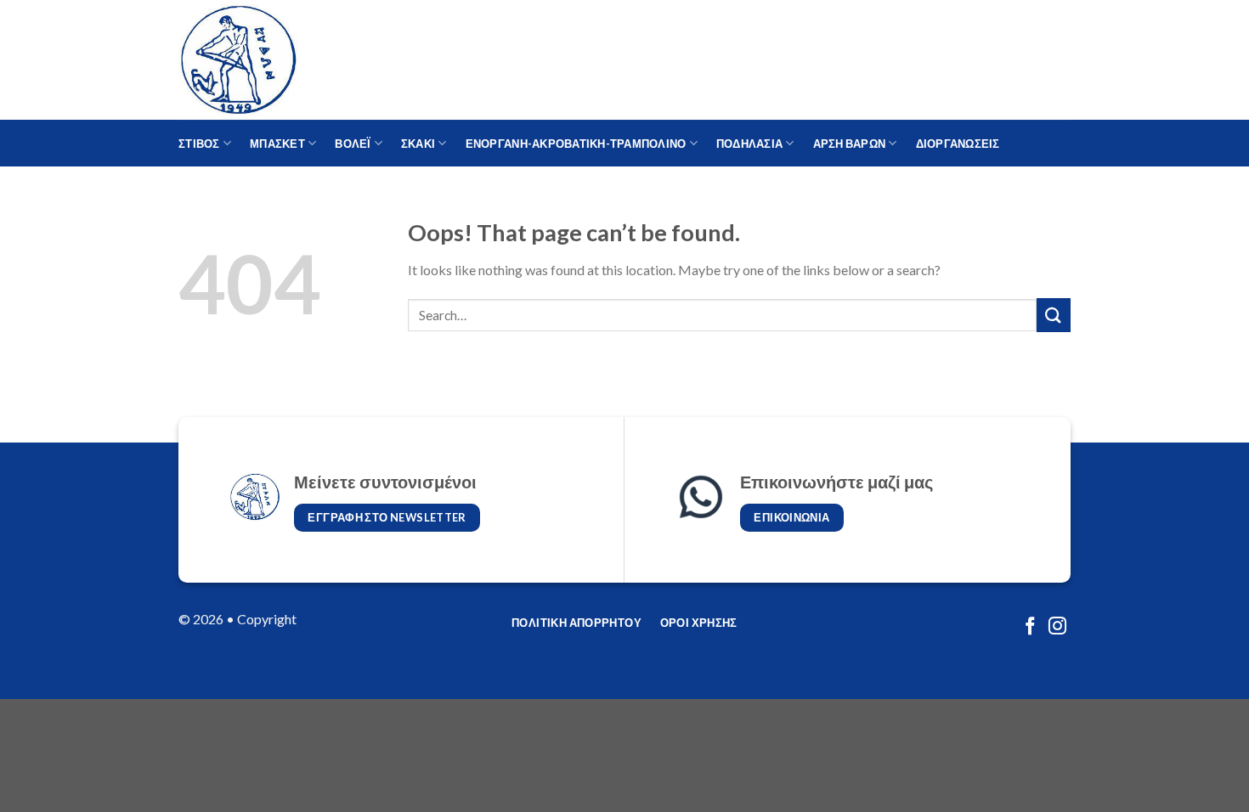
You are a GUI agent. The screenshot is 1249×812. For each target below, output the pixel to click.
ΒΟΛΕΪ (352, 143)
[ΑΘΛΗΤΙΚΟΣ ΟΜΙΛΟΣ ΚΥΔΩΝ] (263, 60)
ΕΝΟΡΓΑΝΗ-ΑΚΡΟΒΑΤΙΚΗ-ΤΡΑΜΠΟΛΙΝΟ (576, 143)
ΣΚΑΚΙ (418, 143)
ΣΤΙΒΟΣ (199, 143)
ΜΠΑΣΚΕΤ (277, 143)
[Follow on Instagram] (1057, 627)
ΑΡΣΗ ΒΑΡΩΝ (849, 143)
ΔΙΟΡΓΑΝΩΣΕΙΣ (958, 143)
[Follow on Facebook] (1030, 627)
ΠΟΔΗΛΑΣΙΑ (749, 143)
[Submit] (1054, 314)
